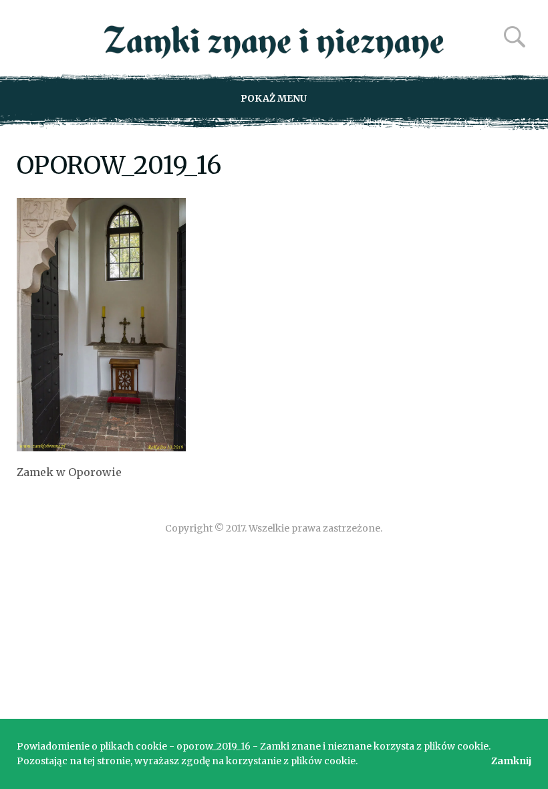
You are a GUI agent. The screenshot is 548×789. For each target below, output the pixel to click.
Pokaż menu (274, 98)
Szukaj (514, 36)
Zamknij (511, 761)
